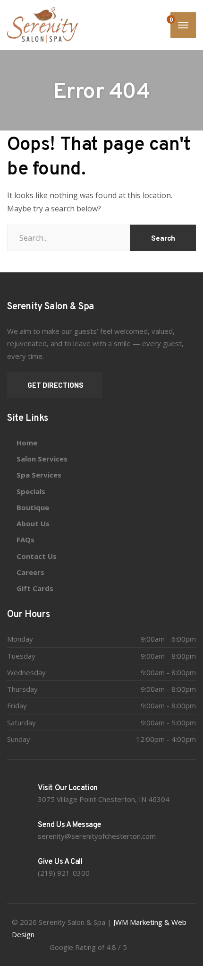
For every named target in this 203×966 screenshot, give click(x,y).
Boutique (33, 507)
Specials (31, 491)
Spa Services (39, 474)
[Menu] (183, 25)
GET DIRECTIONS (55, 385)
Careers (30, 572)
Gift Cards (35, 588)
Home (27, 442)
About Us (33, 523)
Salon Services (42, 458)
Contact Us (37, 556)
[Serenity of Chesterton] (42, 25)
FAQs (25, 539)
